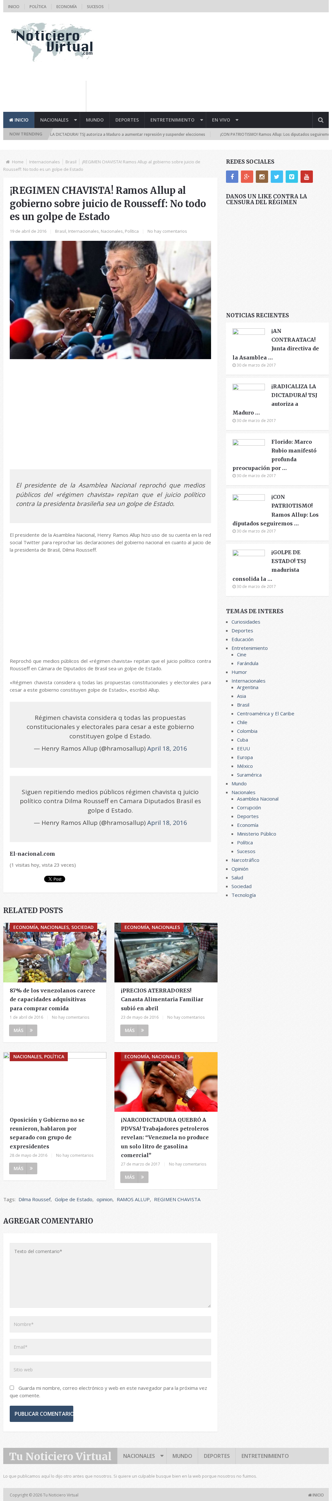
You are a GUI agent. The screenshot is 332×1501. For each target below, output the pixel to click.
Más (18, 1030)
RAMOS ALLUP (133, 1199)
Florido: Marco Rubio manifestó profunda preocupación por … (274, 455)
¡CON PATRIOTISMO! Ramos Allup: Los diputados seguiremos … (275, 510)
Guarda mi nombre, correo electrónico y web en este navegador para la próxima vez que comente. (108, 1392)
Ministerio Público (256, 833)
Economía (66, 6)
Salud (237, 877)
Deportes (127, 120)
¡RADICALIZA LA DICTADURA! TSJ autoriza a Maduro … (274, 399)
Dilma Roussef (34, 1199)
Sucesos (95, 6)
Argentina (247, 687)
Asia (241, 696)
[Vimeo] (292, 176)
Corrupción (249, 807)
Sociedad (241, 886)
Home (18, 162)
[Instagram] (262, 176)
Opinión (239, 868)
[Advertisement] (211, 95)
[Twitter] (277, 176)
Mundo (95, 120)
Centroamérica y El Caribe (265, 713)
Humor (239, 672)
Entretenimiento (172, 120)
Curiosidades (245, 621)
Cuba (242, 739)
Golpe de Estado (73, 1199)
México (245, 766)
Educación (242, 639)
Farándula (247, 663)
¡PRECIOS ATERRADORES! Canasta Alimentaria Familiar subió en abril (162, 999)
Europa (245, 757)
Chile (242, 722)
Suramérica (249, 774)
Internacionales (44, 162)
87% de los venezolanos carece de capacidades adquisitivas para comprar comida (52, 999)
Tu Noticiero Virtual (60, 1456)
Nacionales (54, 120)
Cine (241, 654)
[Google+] (247, 176)
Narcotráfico (245, 860)
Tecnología (243, 895)
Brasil (71, 162)
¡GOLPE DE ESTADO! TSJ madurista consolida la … (269, 565)
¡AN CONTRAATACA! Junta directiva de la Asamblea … (275, 344)
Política (38, 6)
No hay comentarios (167, 231)
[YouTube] (307, 176)
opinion (105, 1199)
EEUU (243, 748)
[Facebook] (232, 176)
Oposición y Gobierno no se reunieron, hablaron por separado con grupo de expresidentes (47, 1133)
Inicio (13, 6)
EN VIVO (221, 120)
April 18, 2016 (167, 748)
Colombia (247, 731)
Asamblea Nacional (258, 798)
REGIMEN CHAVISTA (177, 1199)
